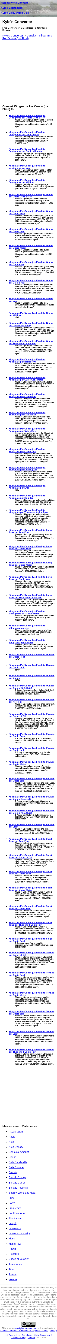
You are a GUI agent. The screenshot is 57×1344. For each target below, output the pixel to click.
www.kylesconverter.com (25, 1328)
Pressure (14, 1254)
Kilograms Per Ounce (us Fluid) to (27, 116)
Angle (12, 1136)
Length (12, 1223)
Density (13, 1172)
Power (12, 1248)
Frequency (15, 1208)
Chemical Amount (19, 1152)
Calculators (27, 1335)
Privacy (53, 1330)
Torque (12, 1274)
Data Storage (16, 1167)
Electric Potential (18, 1187)
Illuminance (15, 1218)
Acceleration (16, 1131)
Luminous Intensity (19, 1233)
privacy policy (31, 1309)
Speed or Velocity (18, 1259)
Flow (11, 1197)
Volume (13, 1279)
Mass (12, 1238)
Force (12, 1203)
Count (12, 1157)
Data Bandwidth (18, 1162)
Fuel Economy (17, 1213)
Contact (31, 1337)
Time (11, 1269)
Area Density (16, 1147)
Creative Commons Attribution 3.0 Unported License (24, 1330)
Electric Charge (17, 1177)
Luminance (15, 1228)
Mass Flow (15, 1243)
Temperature (16, 1264)
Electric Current (17, 1182)
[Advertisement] (28, 73)
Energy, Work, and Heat (22, 1192)
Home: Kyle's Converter (15, 2)
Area (11, 1142)
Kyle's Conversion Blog (15, 13)
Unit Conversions (12, 1335)
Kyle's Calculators (12, 7)
